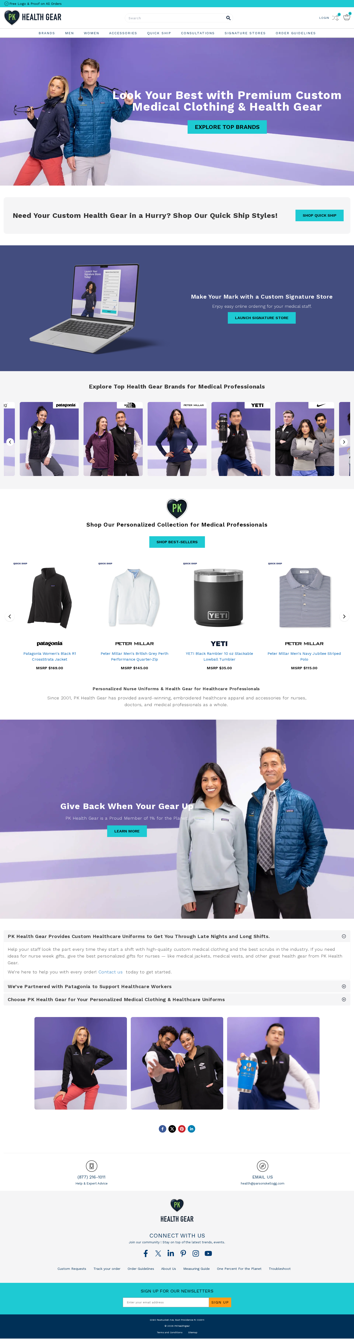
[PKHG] (46, 18)
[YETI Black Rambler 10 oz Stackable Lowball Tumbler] (219, 597)
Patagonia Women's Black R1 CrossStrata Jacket (49, 656)
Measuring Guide (196, 1269)
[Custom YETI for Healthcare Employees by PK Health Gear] (273, 1063)
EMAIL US (262, 1176)
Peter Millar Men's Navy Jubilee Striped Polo (304, 656)
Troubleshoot (279, 1269)
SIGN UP (220, 1302)
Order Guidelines (140, 1269)
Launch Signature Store (261, 317)
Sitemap (192, 1332)
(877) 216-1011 (91, 1176)
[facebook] (162, 1129)
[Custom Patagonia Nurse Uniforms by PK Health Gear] (80, 1063)
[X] (158, 1253)
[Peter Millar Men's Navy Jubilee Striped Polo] (304, 597)
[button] (344, 442)
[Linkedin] (171, 1253)
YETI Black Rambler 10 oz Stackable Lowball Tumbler (219, 656)
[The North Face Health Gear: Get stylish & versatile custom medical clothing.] (113, 439)
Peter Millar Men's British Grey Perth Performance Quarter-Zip (134, 656)
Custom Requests (72, 1269)
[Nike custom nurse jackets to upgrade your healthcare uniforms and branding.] (304, 439)
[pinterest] (182, 1129)
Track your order (106, 1269)
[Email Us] (262, 1166)
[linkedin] (191, 1129)
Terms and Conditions (170, 1332)
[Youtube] (208, 1253)
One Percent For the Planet (239, 1269)
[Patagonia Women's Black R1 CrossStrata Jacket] (49, 597)
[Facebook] (146, 1253)
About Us (168, 1269)
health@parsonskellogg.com (262, 1183)
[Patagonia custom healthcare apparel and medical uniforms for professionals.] (49, 439)
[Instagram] (196, 1253)
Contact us (110, 971)
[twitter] (172, 1129)
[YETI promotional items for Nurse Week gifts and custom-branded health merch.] (240, 439)
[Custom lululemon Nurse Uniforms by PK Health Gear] (177, 1063)
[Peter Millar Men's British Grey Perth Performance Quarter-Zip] (134, 597)
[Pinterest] (183, 1253)
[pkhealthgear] (177, 1210)
